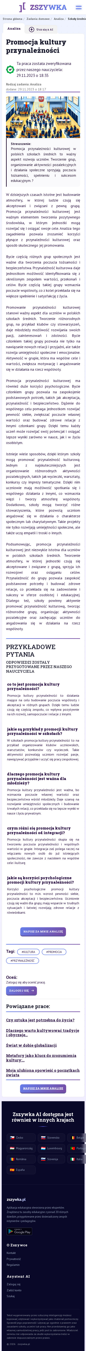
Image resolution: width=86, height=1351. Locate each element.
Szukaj (11, 1296)
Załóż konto (14, 1290)
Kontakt (11, 1253)
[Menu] (79, 7)
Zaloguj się (13, 1284)
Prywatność (14, 1259)
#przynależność (22, 961)
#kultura (28, 952)
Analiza (35, 84)
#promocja (54, 952)
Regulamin (13, 1265)
